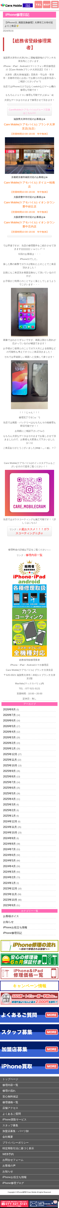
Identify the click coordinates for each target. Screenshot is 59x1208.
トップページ (10, 1079)
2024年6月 (9, 855)
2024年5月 (9, 860)
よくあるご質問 (11, 1113)
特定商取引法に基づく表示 (18, 1148)
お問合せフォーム (12, 1160)
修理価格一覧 (10, 1102)
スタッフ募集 (10, 1125)
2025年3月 (9, 804)
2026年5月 (9, 726)
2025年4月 (9, 799)
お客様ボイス (11, 916)
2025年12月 (10, 754)
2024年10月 (10, 832)
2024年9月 (9, 838)
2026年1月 (9, 748)
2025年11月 (10, 759)
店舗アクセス (10, 1108)
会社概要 (7, 1136)
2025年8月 (9, 776)
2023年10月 (10, 899)
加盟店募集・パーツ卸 (15, 1131)
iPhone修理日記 (12, 933)
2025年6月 (9, 787)
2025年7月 (9, 782)
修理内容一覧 (34, 555)
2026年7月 (9, 715)
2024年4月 (9, 866)
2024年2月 (9, 877)
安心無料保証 (10, 1096)
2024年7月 (9, 849)
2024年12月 (10, 821)
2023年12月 (10, 888)
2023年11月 (10, 894)
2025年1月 (9, 815)
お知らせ (8, 921)
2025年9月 (9, 771)
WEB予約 (8, 1154)
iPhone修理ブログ (13, 1183)
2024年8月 (9, 843)
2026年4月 (9, 731)
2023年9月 (9, 905)
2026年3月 (9, 737)
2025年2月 (9, 810)
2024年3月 (9, 871)
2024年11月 (10, 827)
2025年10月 (10, 765)
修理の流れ (9, 1090)
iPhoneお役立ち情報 (15, 927)
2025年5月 (9, 793)
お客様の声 (9, 1165)
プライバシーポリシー (15, 1142)
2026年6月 (9, 720)
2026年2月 (9, 743)
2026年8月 (9, 709)
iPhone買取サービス (14, 1119)
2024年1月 (9, 883)
